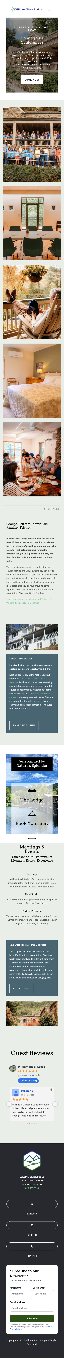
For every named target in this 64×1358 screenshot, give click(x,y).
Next (56, 509)
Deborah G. (27, 1091)
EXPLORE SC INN (24, 725)
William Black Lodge (31, 1066)
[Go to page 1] (29, 1123)
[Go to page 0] (27, 1123)
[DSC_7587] (32, 495)
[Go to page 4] (36, 1123)
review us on (27, 1080)
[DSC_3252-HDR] (32, 259)
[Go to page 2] (32, 1123)
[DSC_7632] (32, 338)
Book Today (21, 988)
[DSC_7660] (32, 180)
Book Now (32, 80)
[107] (32, 416)
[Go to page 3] (34, 1123)
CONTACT (32, 1256)
